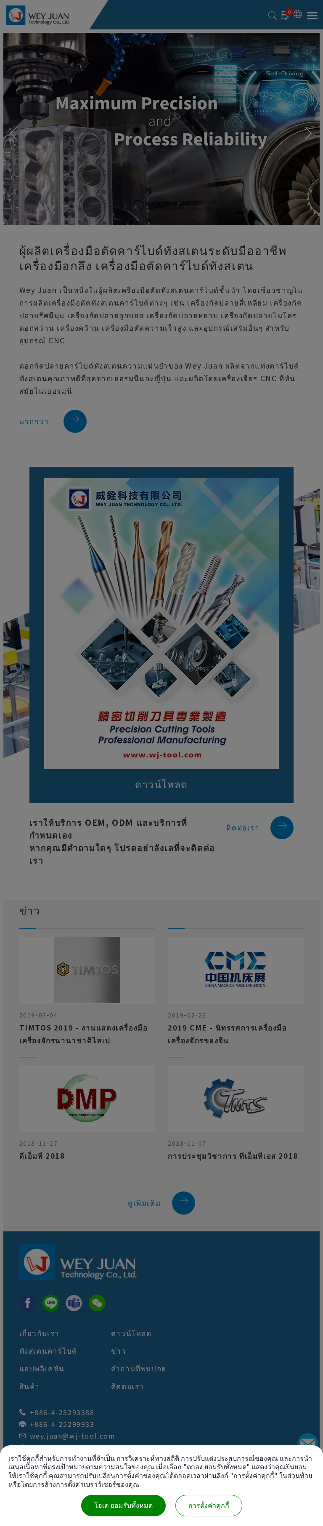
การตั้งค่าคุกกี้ (208, 1505)
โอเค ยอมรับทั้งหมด (123, 1505)
